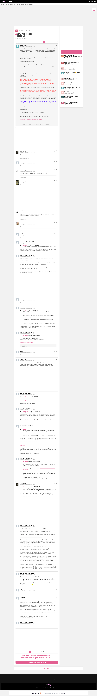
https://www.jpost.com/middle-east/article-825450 (31, 537)
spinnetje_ (23, 170)
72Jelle (22, 162)
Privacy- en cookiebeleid (60, 676)
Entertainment (68, 64)
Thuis (66, 79)
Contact (51, 676)
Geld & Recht (68, 99)
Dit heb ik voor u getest (70, 92)
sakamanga (23, 181)
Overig (66, 59)
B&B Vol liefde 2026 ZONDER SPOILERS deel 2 (72, 63)
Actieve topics (11, 4)
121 (55, 41)
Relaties (67, 75)
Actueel (23, 27)
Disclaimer (58, 679)
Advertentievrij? (51, 679)
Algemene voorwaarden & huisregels (24, 4)
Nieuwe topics (4, 4)
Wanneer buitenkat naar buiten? (72, 78)
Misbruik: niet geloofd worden (72, 87)
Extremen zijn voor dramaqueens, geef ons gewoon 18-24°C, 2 (73, 56)
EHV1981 (22, 597)
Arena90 (24, 310)
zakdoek (22, 233)
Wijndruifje (23, 359)
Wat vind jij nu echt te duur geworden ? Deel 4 (71, 97)
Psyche (66, 104)
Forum (11, 1)
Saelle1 (22, 351)
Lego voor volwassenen (70, 82)
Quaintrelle (25, 335)
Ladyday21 (23, 151)
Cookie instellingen (40, 679)
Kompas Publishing (60, 693)
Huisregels (45, 676)
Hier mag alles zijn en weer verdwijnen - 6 (71, 103)
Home (17, 27)
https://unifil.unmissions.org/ (26, 342)
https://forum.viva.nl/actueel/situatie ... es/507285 (31, 119)
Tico (21, 589)
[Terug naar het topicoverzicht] (16, 31)
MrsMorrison (25, 411)
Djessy (22, 223)
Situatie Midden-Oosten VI (33, 27)
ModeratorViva (24, 45)
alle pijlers (27, 30)
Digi (66, 69)
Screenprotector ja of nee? (71, 68)
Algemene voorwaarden (36, 676)
